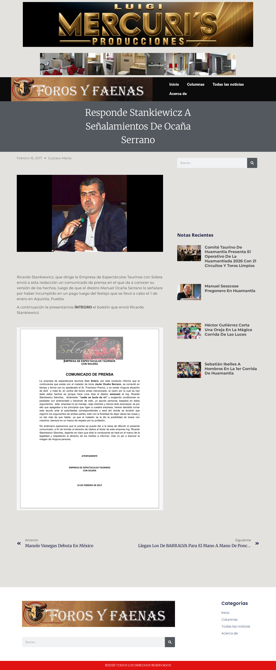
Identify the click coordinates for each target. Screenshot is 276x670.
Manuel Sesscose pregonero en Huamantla (230, 288)
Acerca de (178, 93)
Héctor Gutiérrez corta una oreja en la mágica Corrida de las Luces (228, 330)
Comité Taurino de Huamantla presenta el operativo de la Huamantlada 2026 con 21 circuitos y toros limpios (230, 256)
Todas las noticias (228, 84)
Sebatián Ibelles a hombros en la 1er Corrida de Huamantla (231, 369)
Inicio (174, 84)
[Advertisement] (217, 200)
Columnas (195, 84)
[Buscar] (252, 163)
